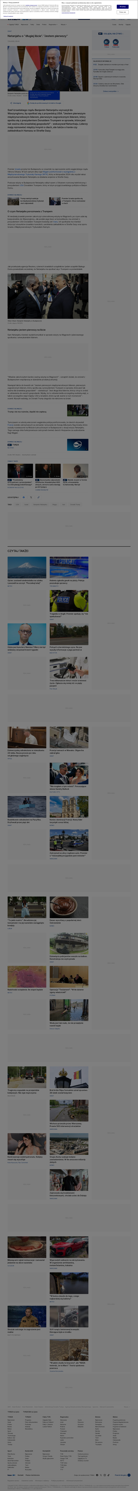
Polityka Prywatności (8, 16)
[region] (69, 9)
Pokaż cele (122, 12)
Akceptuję (123, 6)
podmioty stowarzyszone (31, 5)
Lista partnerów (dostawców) (68, 12)
